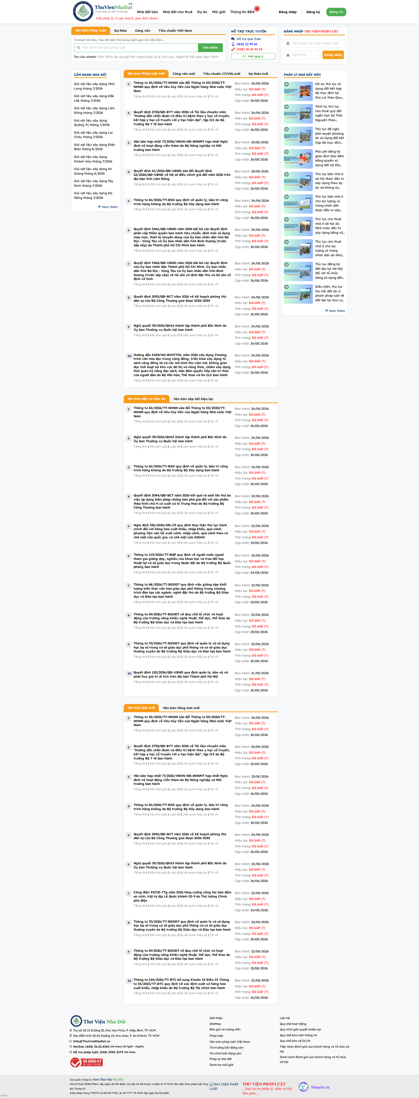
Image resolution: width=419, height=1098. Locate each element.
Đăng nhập (288, 12)
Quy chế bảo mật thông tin (298, 1035)
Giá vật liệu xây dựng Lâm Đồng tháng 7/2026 (94, 110)
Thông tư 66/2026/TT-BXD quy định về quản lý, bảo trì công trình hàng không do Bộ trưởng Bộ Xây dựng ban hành (181, 202)
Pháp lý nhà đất (221, 1059)
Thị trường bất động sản (226, 1047)
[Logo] (83, 12)
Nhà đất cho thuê (177, 12)
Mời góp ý (255, 56)
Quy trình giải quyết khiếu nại (300, 1029)
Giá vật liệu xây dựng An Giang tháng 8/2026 (93, 171)
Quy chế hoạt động (293, 1024)
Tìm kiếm (210, 47)
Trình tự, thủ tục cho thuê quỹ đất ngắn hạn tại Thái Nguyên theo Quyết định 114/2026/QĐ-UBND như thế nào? (328, 113)
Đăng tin (336, 12)
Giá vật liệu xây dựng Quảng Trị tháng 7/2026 (92, 122)
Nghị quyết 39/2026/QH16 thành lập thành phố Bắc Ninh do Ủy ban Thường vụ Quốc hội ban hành (180, 328)
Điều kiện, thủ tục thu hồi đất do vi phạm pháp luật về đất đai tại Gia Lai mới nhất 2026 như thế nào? (329, 293)
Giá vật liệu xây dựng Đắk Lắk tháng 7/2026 (94, 98)
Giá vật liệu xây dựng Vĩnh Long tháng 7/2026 (94, 86)
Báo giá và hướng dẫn (225, 1029)
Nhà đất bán (147, 12)
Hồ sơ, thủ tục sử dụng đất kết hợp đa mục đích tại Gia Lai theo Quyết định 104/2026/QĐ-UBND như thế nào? (330, 91)
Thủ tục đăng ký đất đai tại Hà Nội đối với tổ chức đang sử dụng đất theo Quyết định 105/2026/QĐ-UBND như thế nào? (329, 271)
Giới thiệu (216, 1018)
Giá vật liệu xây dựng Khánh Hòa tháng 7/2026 (93, 159)
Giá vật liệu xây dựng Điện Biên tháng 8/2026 (94, 147)
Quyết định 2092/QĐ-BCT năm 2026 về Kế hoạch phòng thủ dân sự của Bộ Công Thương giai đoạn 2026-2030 (180, 298)
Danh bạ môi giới (221, 1065)
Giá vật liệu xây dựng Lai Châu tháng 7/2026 (93, 135)
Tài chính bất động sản (225, 1053)
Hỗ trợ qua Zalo (248, 39)
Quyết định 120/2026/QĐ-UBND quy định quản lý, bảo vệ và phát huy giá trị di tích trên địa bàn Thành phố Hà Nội (181, 674)
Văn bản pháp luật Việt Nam (230, 1042)
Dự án (202, 12)
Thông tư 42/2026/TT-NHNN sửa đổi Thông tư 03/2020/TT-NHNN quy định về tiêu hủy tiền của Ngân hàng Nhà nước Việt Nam (183, 87)
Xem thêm (110, 207)
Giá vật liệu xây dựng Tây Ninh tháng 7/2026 (93, 183)
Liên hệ (285, 1018)
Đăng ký (313, 12)
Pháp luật (216, 1035)
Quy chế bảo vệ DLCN (295, 1041)
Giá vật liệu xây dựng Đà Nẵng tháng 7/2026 (93, 195)
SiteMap (215, 1024)
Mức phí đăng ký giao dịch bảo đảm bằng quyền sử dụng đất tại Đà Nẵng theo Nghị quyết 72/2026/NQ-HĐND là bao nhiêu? (330, 158)
